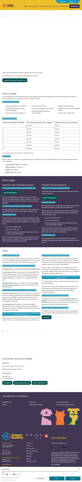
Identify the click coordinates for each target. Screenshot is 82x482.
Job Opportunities (30, 448)
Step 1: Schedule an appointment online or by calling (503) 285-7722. (19, 188)
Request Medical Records (22, 383)
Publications (29, 456)
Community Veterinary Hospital (10, 457)
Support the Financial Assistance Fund (15, 80)
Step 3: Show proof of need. (9, 214)
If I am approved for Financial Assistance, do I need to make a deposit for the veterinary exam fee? (61, 277)
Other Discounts (6, 156)
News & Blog (29, 453)
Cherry (73, 298)
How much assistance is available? (11, 255)
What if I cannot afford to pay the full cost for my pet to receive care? (19, 265)
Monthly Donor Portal (31, 461)
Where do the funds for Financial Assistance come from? (55, 307)
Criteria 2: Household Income (9, 118)
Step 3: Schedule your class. (48, 235)
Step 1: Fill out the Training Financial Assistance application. (56, 188)
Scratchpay (44, 300)
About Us (28, 445)
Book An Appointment (10, 192)
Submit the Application (49, 198)
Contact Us (62, 1)
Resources (56, 6)
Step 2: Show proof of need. (48, 202)
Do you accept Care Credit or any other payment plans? (55, 295)
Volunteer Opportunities (31, 451)
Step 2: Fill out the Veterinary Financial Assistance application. (17, 206)
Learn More (46, 317)
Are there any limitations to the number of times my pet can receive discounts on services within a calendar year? (21, 314)
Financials (28, 458)
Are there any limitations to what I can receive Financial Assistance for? (19, 290)
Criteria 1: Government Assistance (11, 101)
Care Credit (67, 298)
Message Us (7, 383)
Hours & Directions (7, 464)
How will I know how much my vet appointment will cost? (55, 255)
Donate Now (74, 6)
